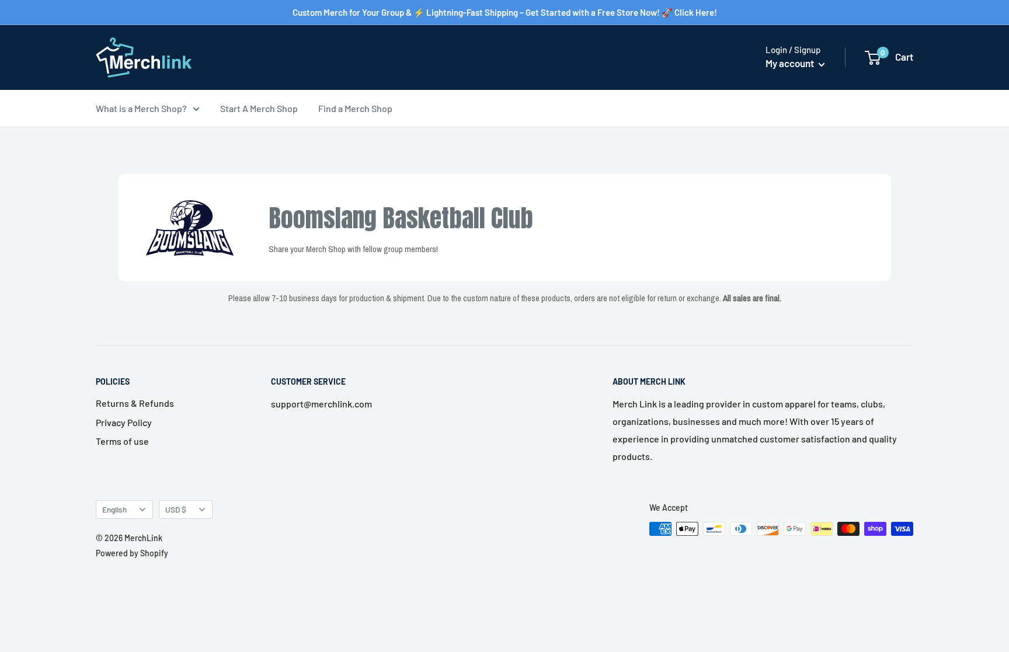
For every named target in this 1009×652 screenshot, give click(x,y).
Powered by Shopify (132, 553)
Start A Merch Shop (259, 108)
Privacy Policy (124, 422)
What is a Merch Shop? (141, 108)
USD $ (175, 509)
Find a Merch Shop (355, 108)
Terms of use (122, 441)
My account (791, 63)
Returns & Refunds (135, 403)
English (114, 509)
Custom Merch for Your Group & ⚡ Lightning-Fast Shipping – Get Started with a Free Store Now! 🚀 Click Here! (505, 12)
